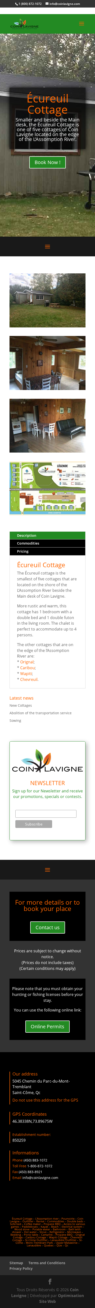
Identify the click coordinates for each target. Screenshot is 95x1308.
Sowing (15, 720)
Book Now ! (47, 162)
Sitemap (16, 1263)
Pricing (22, 551)
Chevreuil (29, 679)
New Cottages (21, 705)
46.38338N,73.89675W (32, 1121)
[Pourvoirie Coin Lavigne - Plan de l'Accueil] (48, 514)
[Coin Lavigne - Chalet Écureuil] (48, 326)
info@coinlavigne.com (40, 1177)
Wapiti (26, 673)
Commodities (28, 543)
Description (26, 535)
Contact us (48, 927)
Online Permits (47, 1026)
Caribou (27, 667)
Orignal (27, 662)
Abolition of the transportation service (41, 713)
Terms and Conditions (46, 1263)
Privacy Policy (21, 1268)
